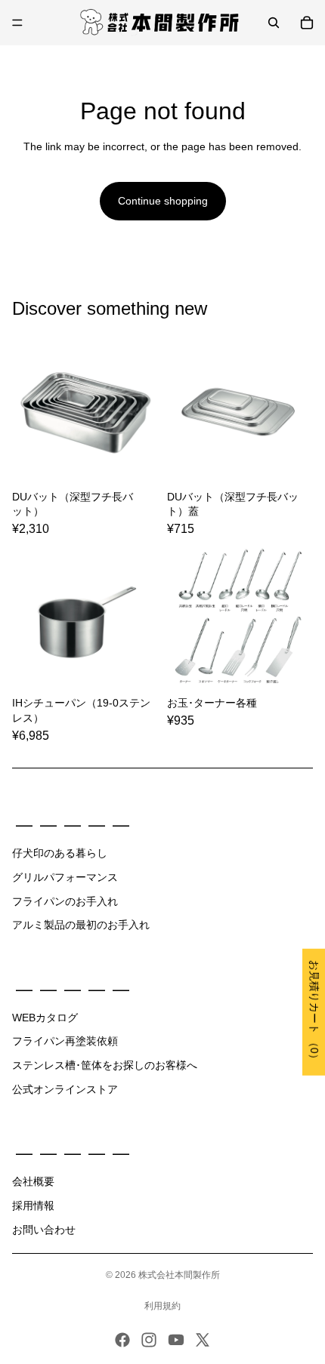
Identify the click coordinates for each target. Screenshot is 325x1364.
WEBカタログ (45, 1017)
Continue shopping (163, 201)
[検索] (273, 22)
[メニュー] (17, 22)
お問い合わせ (44, 1230)
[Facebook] (122, 1340)
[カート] (306, 22)
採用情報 (33, 1205)
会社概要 (33, 1181)
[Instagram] (149, 1340)
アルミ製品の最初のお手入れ (81, 925)
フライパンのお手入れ (65, 901)
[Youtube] (176, 1340)
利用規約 (162, 1306)
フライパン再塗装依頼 (65, 1041)
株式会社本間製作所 (179, 1275)
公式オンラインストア (65, 1089)
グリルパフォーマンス (65, 877)
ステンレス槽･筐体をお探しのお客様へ (104, 1065)
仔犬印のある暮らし (59, 853)
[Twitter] (202, 1340)
